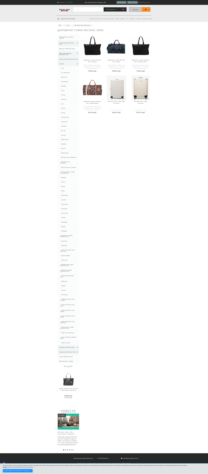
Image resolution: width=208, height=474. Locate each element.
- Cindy (62, 95)
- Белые (63, 226)
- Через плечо (65, 343)
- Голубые (63, 231)
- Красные (63, 260)
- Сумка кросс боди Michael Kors (67, 327)
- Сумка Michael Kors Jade (67, 305)
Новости (132, 18)
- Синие (63, 290)
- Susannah (64, 213)
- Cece (62, 90)
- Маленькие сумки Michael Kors (67, 265)
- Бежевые (63, 222)
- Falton (63, 108)
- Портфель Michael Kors (67, 276)
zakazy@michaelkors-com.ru (130, 458)
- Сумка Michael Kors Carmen (67, 299)
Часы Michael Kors (66, 356)
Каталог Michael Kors (96, 18)
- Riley (62, 191)
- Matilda (63, 144)
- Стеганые (64, 294)
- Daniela (63, 99)
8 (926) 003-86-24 (103, 458)
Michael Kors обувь (66, 361)
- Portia (62, 182)
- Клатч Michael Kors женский (67, 250)
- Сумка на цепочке (67, 332)
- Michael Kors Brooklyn (65, 162)
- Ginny (62, 113)
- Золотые (63, 245)
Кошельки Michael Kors (67, 352)
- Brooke (63, 86)
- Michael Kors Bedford (68, 157)
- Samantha (64, 195)
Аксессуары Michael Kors (66, 43)
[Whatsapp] (122, 460)
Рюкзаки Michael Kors (67, 347)
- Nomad (63, 177)
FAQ (128, 18)
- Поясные (63, 281)
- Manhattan (64, 139)
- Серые (63, 286)
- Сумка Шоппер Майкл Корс (68, 337)
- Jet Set (63, 130)
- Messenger (64, 153)
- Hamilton (64, 121)
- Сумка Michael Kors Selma (67, 311)
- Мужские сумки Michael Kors (66, 270)
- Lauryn (63, 135)
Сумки (61, 64)
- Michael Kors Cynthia (68, 167)
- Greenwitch (64, 117)
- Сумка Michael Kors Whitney (67, 322)
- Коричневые (65, 255)
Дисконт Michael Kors (67, 48)
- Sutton (63, 217)
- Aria (62, 68)
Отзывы (138, 18)
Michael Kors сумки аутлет (66, 37)
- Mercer (63, 148)
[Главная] (59, 25)
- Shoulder (64, 208)
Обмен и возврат (121, 18)
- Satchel (63, 200)
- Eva (62, 104)
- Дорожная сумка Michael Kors (66, 236)
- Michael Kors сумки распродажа (67, 172)
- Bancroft (63, 77)
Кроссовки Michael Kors (68, 59)
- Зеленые (63, 241)
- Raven (62, 186)
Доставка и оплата (108, 18)
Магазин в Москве (147, 18)
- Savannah (64, 204)
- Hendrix (63, 126)
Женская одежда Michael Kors (65, 53)
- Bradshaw (64, 81)
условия (5, 467)
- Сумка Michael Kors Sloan (67, 316)
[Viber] (126, 460)
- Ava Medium (65, 72)
